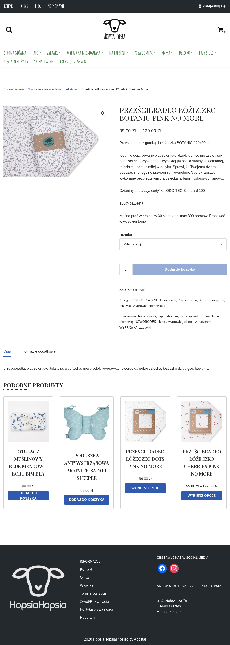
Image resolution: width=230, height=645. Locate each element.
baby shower (147, 316)
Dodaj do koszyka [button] (28, 495)
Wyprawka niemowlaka (44, 89)
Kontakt (9, 6)
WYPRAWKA (128, 327)
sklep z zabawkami (197, 321)
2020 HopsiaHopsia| (100, 639)
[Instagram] (174, 568)
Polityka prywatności (96, 609)
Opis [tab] (7, 351)
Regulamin (88, 617)
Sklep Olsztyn (56, 6)
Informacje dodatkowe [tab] (38, 351)
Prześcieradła (187, 300)
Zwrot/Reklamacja (94, 601)
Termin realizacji (93, 593)
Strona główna (15, 52)
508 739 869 (172, 612)
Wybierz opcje (145, 488)
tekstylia (71, 89)
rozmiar (125, 235)
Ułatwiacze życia (16, 61)
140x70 (151, 300)
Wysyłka (86, 585)
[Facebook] (162, 568)
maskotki (212, 316)
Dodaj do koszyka (180, 269)
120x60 (139, 300)
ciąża (161, 316)
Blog (38, 6)
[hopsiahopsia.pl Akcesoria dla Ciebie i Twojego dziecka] (114, 29)
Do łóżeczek (167, 300)
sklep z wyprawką (170, 321)
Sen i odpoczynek (211, 300)
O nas (24, 6)
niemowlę (126, 321)
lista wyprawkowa (192, 316)
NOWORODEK (145, 321)
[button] (40, 52)
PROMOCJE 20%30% (73, 61)
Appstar (140, 639)
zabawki (145, 327)
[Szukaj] (9, 29)
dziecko (172, 316)
